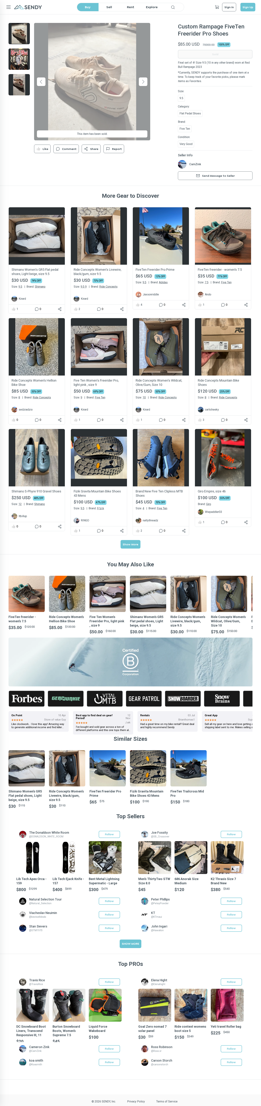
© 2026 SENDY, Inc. (104, 1101)
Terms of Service (167, 1101)
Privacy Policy (136, 1101)
